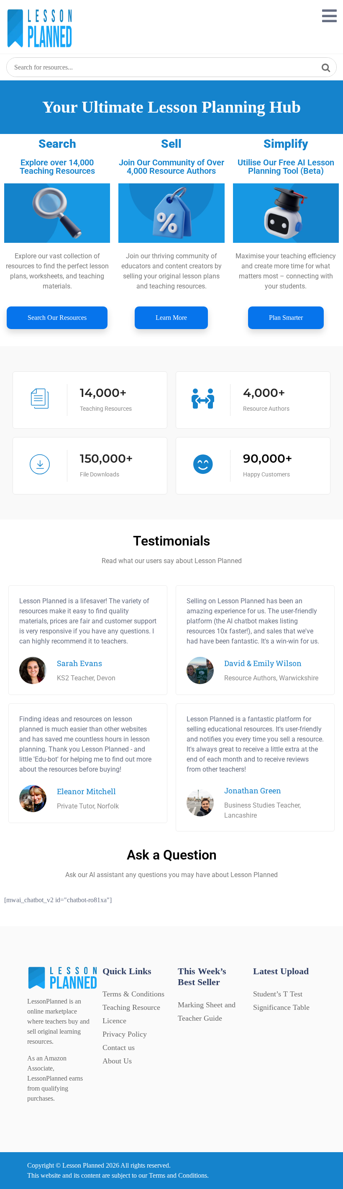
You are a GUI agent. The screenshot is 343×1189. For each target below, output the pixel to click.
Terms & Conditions (133, 994)
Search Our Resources (57, 317)
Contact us (118, 1047)
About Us (117, 1061)
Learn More (171, 317)
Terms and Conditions (178, 1175)
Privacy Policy (124, 1034)
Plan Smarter (286, 317)
